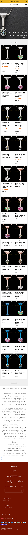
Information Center (7, 498)
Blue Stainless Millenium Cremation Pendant (7, 319)
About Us (7, 496)
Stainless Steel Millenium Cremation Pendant (7, 63)
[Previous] (1, 1)
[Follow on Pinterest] (9, 514)
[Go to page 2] (16, 382)
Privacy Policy (4, 529)
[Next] (26, 1)
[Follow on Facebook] (2, 514)
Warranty (9, 529)
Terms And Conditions (5, 531)
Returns (18, 529)
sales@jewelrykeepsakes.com (14, 476)
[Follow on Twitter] (6, 514)
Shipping (14, 529)
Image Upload (7, 510)
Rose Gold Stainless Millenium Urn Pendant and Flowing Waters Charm (7, 216)
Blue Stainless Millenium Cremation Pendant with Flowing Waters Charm (20, 320)
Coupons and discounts (7, 507)
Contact (7, 505)
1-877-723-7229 (14, 475)
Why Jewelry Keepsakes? (7, 503)
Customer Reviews (7, 500)
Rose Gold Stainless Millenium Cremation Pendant (20, 185)
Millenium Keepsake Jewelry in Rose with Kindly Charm (20, 215)
